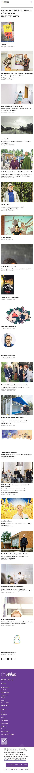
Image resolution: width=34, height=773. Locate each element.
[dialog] (17, 760)
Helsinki (3, 709)
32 (7, 659)
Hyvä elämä (4, 690)
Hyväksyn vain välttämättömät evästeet (17, 769)
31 (6, 659)
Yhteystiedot (4, 723)
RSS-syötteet (4, 703)
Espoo (3, 712)
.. (2, 659)
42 (14, 659)
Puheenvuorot (5, 692)
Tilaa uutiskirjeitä (5, 731)
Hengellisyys (4, 695)
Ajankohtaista (5, 687)
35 (12, 659)
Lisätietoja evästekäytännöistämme (15, 760)
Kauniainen (4, 714)
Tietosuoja (3, 729)
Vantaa (3, 717)
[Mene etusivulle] (8, 675)
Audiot (3, 697)
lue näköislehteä (7, 734)
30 (5, 659)
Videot (3, 700)
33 (9, 659)
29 (3, 659)
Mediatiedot (4, 726)
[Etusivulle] (5, 2)
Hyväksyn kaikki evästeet (17, 765)
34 (10, 659)
